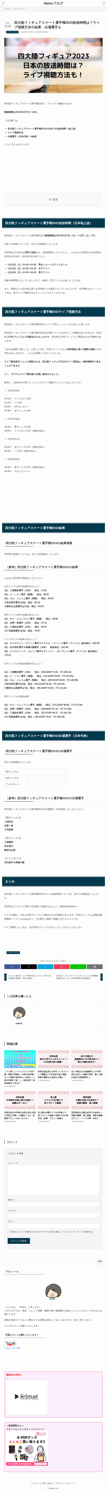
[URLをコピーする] (95, 966)
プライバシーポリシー (64, 1483)
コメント (13, 1163)
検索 (100, 1261)
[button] (12, 966)
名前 (11, 1200)
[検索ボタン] (103, 3)
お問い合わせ (47, 1483)
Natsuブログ (53, 3)
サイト (11, 1221)
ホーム (36, 1483)
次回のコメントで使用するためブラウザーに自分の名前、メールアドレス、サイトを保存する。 (52, 1232)
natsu (19, 1023)
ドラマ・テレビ (12, 32)
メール (12, 1210)
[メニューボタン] (3, 3)
